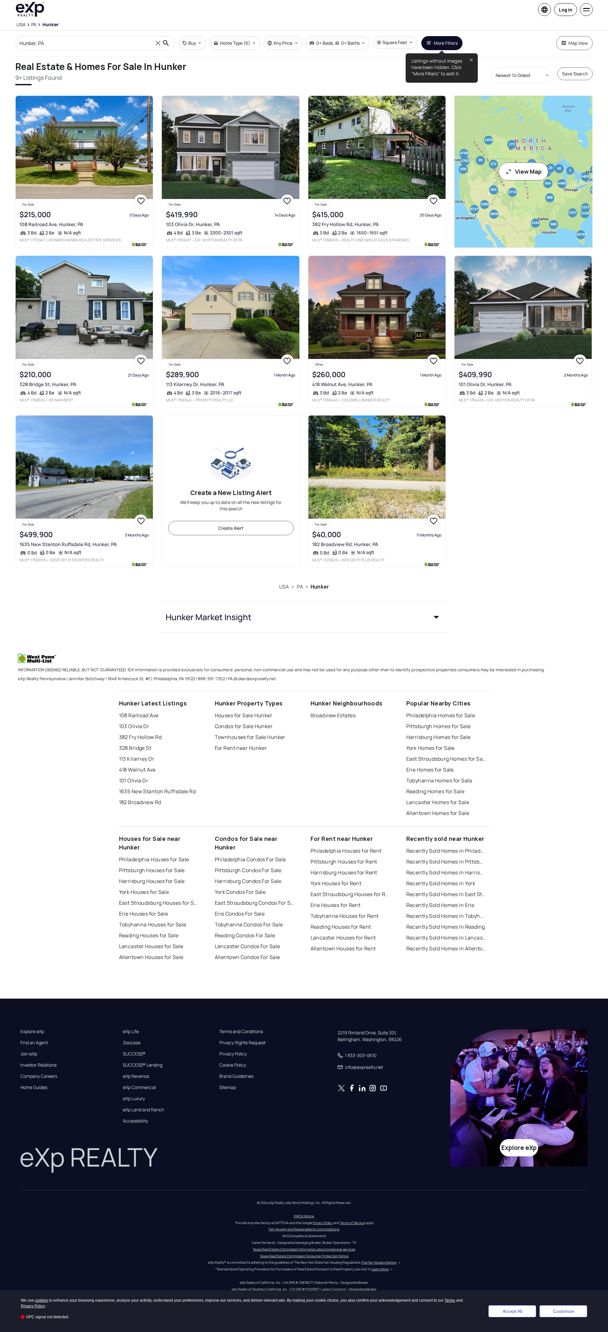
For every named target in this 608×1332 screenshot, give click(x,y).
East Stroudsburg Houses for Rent (350, 894)
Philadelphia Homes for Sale (440, 715)
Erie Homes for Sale (430, 769)
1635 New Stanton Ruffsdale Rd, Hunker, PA (68, 544)
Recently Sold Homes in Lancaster (446, 937)
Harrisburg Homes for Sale (438, 737)
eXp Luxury (134, 1098)
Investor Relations (38, 1065)
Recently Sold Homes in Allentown (446, 948)
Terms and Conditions (241, 1031)
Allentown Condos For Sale (247, 957)
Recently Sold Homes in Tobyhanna (446, 915)
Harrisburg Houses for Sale (152, 881)
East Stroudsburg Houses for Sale (159, 902)
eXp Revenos (136, 1076)
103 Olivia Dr (134, 726)
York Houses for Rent (336, 883)
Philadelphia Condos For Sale (250, 859)
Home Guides (33, 1087)
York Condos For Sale (240, 891)
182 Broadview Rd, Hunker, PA (345, 544)
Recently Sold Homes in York (441, 883)
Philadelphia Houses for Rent (346, 850)
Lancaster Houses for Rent (343, 937)
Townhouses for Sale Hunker (250, 737)
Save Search (575, 74)
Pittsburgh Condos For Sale (248, 870)
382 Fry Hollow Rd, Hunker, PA (345, 224)
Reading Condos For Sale (245, 935)
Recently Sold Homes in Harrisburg (446, 872)
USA (284, 586)
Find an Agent (34, 1042)
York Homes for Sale (430, 747)
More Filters (446, 43)
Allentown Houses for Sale (151, 957)
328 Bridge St (135, 747)
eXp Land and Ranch (143, 1109)
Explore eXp (32, 1031)
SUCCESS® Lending (142, 1065)
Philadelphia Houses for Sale (154, 859)
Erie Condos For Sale (240, 913)
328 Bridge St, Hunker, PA (47, 384)
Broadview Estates (333, 715)
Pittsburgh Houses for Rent (344, 861)
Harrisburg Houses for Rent (344, 872)
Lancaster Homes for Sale (437, 802)
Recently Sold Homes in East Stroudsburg (446, 894)
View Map (528, 171)
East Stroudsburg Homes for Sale (446, 758)
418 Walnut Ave (137, 769)
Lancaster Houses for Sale (151, 946)
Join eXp (28, 1054)
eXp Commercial (139, 1087)
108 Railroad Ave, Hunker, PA (51, 224)
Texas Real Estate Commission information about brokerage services (304, 1249)
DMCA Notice (304, 1216)
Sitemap (227, 1087)
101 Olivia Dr (133, 780)
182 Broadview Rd (140, 802)
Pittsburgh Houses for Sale (152, 870)
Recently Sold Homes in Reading (445, 926)
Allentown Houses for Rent (343, 948)
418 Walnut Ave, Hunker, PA (342, 384)
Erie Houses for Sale (143, 913)
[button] (304, 617)
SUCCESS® (134, 1054)
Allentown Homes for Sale (437, 813)
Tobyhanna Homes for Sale (439, 780)
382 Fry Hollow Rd (140, 737)
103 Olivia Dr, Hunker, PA (193, 224)
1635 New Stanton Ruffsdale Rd (157, 791)
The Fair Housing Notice (378, 1262)
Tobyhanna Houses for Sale (152, 924)
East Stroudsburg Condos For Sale (255, 902)
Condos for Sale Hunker (244, 726)
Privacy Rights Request (242, 1042)
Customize (563, 1311)
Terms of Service (352, 1223)
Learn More (380, 1269)
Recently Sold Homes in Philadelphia (446, 850)
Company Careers (38, 1076)
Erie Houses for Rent (336, 905)
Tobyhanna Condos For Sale (249, 924)
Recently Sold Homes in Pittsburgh (446, 861)
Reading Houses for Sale (149, 935)
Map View (578, 43)
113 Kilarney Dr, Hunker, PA (195, 384)
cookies (41, 1300)
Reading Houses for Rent (341, 926)
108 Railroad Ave (139, 715)
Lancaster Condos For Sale (247, 946)
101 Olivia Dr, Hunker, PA (485, 384)
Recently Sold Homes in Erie (440, 905)
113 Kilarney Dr (136, 758)
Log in (565, 10)
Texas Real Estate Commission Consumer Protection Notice (304, 1256)
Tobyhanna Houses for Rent (345, 915)
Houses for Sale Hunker (244, 715)
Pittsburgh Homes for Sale (438, 726)
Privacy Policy (233, 1054)
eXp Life (131, 1031)
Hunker (320, 586)
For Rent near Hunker (241, 747)
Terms (450, 1300)
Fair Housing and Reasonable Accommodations (304, 1229)
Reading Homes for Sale (435, 791)
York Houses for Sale (144, 891)
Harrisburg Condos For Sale (248, 881)
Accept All (512, 1311)
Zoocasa (131, 1042)
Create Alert (231, 528)
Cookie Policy (232, 1065)
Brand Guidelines (236, 1076)
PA (300, 586)
